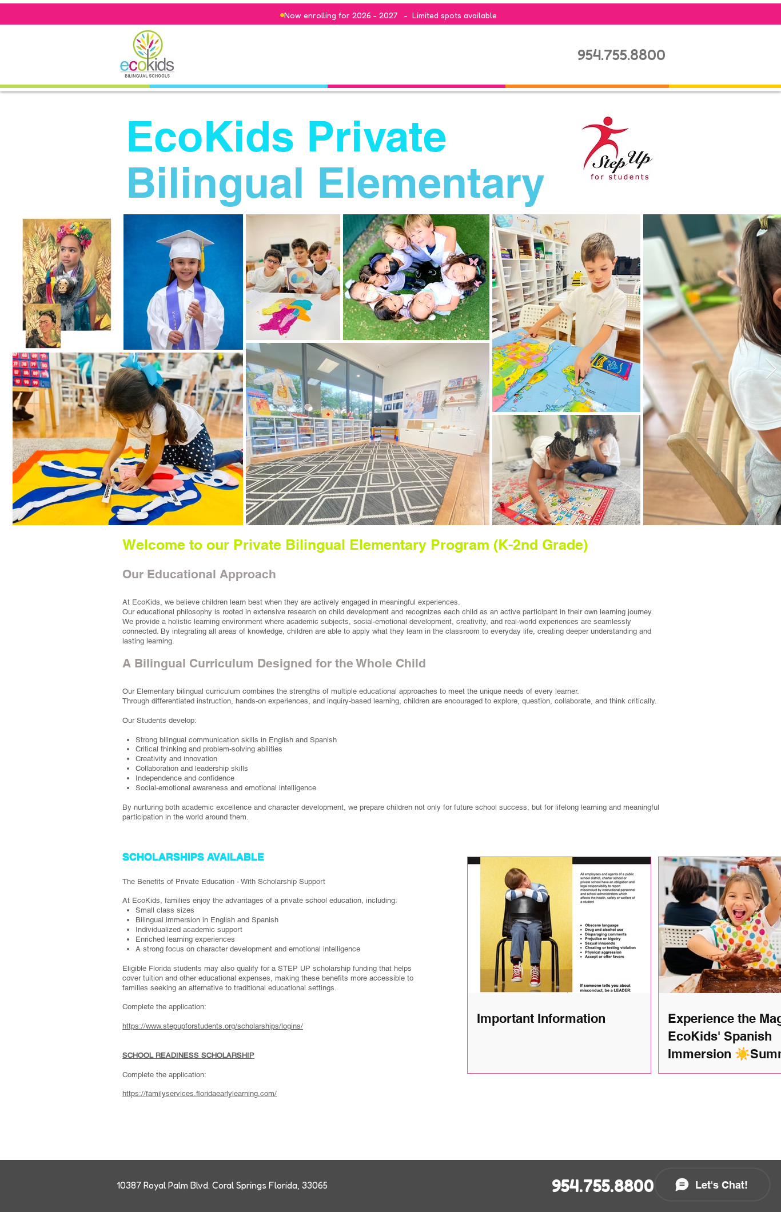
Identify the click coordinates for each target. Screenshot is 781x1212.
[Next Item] (771, 369)
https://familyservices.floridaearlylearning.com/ (199, 1093)
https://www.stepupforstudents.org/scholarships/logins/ (212, 1026)
